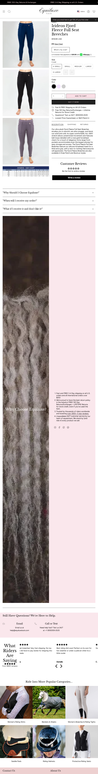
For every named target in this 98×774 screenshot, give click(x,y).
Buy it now (73, 102)
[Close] (95, 20)
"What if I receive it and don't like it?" (23, 209)
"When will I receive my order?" (20, 200)
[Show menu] (3, 11)
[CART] (94, 11)
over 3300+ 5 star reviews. (78, 413)
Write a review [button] (74, 177)
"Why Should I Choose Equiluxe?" (21, 192)
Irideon (54, 22)
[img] (10, 664)
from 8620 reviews (9, 666)
